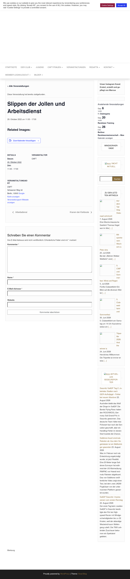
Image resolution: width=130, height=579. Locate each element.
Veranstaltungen (76, 67)
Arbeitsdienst (21, 212)
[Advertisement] (53, 557)
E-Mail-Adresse (14, 288)
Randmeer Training (106, 123)
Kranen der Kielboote (80, 212)
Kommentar (13, 244)
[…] (110, 228)
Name (10, 277)
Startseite (11, 67)
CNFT (65, 32)
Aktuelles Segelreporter (111, 378)
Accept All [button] (121, 5)
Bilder (38, 74)
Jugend (40, 67)
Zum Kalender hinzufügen (24, 140)
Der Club (26, 67)
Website (10, 300)
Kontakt (108, 67)
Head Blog (82, 573)
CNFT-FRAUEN (54, 67)
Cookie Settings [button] (107, 5)
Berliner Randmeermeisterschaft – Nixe (111, 133)
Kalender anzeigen (105, 138)
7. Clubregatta (104, 113)
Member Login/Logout (17, 74)
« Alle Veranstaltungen (18, 86)
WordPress (65, 573)
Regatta (94, 67)
